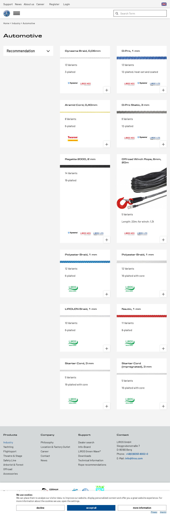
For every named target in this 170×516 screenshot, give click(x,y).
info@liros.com (134, 458)
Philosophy (47, 442)
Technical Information (90, 460)
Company (47, 434)
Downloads (84, 455)
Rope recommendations (92, 464)
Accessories (10, 473)
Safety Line (9, 460)
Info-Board (84, 446)
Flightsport (9, 451)
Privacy (154, 512)
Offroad (7, 469)
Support (8, 4)
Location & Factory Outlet (55, 446)
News (18, 4)
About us (29, 4)
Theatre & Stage (12, 455)
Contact (45, 455)
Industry (8, 442)
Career (40, 4)
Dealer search (86, 442)
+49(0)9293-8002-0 (137, 453)
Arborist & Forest (13, 464)
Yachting (8, 446)
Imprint (163, 512)
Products (10, 434)
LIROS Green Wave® (89, 451)
